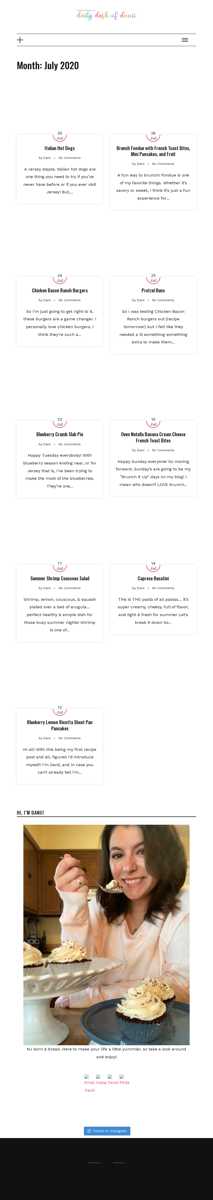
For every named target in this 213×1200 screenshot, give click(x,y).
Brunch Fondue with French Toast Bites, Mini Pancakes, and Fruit (153, 151)
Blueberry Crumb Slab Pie (59, 434)
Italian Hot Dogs (60, 148)
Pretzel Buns (153, 290)
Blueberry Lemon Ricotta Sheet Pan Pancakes (59, 725)
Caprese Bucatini (153, 578)
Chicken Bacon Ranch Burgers (60, 290)
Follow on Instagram (110, 1131)
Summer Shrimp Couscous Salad (59, 578)
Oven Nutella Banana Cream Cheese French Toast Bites (153, 437)
